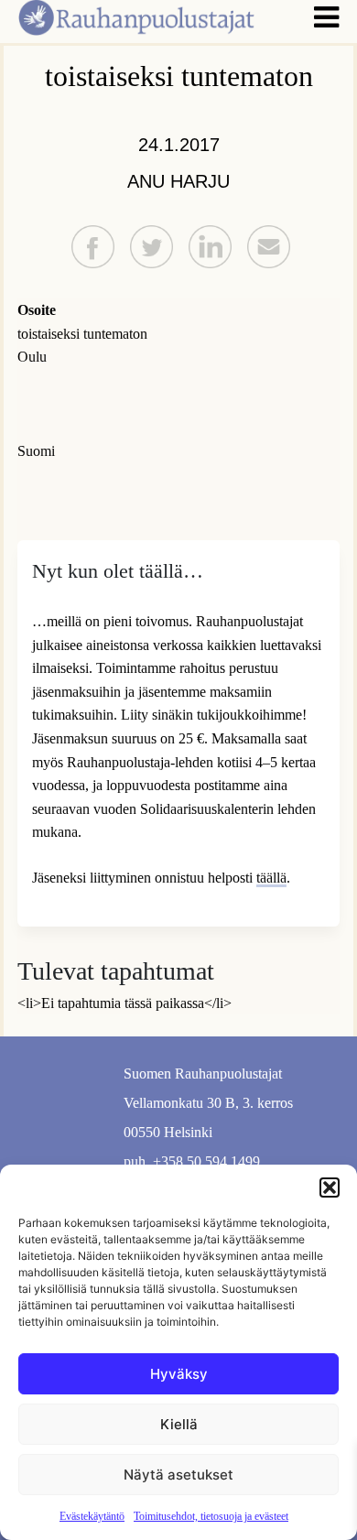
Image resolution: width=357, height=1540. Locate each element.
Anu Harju (178, 181)
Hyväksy (179, 1374)
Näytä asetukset (178, 1474)
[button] (329, 1187)
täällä (271, 877)
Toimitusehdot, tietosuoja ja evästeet (211, 1516)
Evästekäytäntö (92, 1516)
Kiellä (179, 1424)
